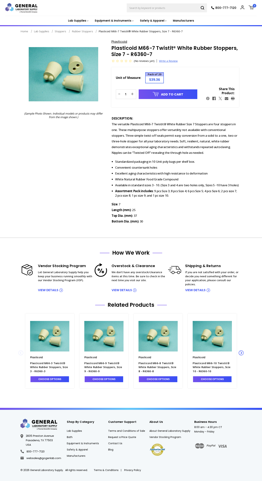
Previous (21, 353)
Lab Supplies (74, 431)
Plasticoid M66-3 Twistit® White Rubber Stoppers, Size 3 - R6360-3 (49, 367)
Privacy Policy (132, 470)
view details (48, 290)
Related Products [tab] (131, 305)
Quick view (49, 336)
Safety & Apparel (77, 449)
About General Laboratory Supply (169, 431)
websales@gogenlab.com (43, 458)
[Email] (226, 98)
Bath (70, 437)
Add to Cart (171, 94)
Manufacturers (183, 20)
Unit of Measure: (128, 78)
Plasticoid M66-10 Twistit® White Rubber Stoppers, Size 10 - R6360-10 (211, 367)
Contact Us (115, 443)
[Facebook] (214, 98)
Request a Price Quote (122, 437)
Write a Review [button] (168, 61)
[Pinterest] (208, 98)
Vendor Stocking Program (165, 437)
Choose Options (49, 379)
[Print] (233, 98)
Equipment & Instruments (83, 443)
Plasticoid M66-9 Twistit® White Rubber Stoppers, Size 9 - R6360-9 (103, 367)
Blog (110, 449)
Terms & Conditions (106, 470)
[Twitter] (220, 98)
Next (241, 353)
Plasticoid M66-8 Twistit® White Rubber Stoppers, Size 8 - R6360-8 (157, 367)
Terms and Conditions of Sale (126, 431)
